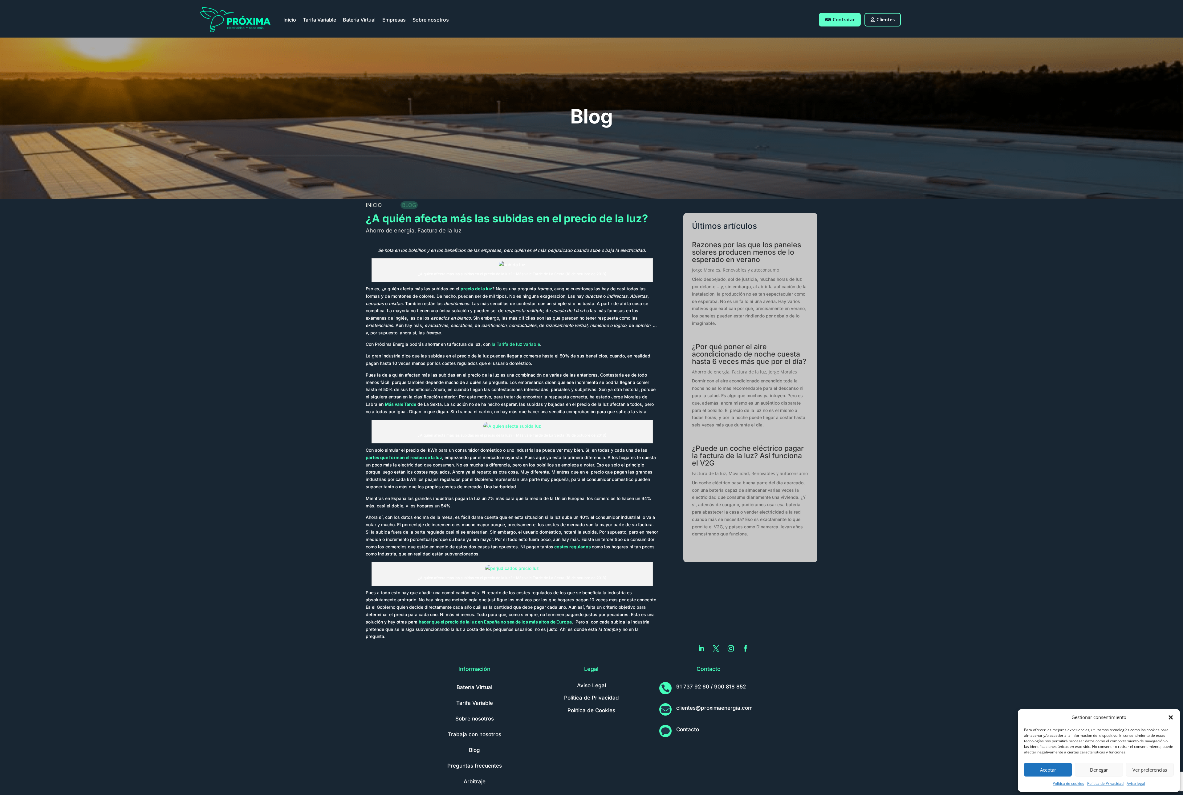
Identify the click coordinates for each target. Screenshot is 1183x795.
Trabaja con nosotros (474, 734)
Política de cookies (1068, 783)
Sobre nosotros (431, 20)
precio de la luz (476, 288)
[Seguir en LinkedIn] (701, 648)
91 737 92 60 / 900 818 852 (711, 687)
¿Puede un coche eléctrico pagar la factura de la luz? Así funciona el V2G (748, 455)
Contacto (687, 729)
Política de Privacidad (1105, 783)
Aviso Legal (591, 685)
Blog (474, 750)
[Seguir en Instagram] (731, 648)
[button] (1171, 717)
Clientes (885, 19)
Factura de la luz (439, 230)
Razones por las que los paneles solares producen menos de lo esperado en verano (746, 252)
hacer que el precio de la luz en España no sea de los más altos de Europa (495, 621)
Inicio (289, 20)
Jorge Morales (706, 270)
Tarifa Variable (319, 20)
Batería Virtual (359, 20)
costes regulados (572, 546)
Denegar (1099, 770)
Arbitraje (475, 781)
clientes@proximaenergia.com (714, 708)
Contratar (844, 19)
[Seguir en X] (716, 648)
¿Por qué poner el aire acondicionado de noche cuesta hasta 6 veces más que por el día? (749, 354)
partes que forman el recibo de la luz (404, 457)
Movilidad (739, 473)
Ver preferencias (1149, 770)
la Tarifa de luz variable (516, 344)
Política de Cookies (591, 710)
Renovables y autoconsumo (751, 270)
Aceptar (1048, 770)
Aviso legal (1136, 783)
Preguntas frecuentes (474, 766)
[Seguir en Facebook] (745, 648)
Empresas (394, 20)
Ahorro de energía (390, 230)
